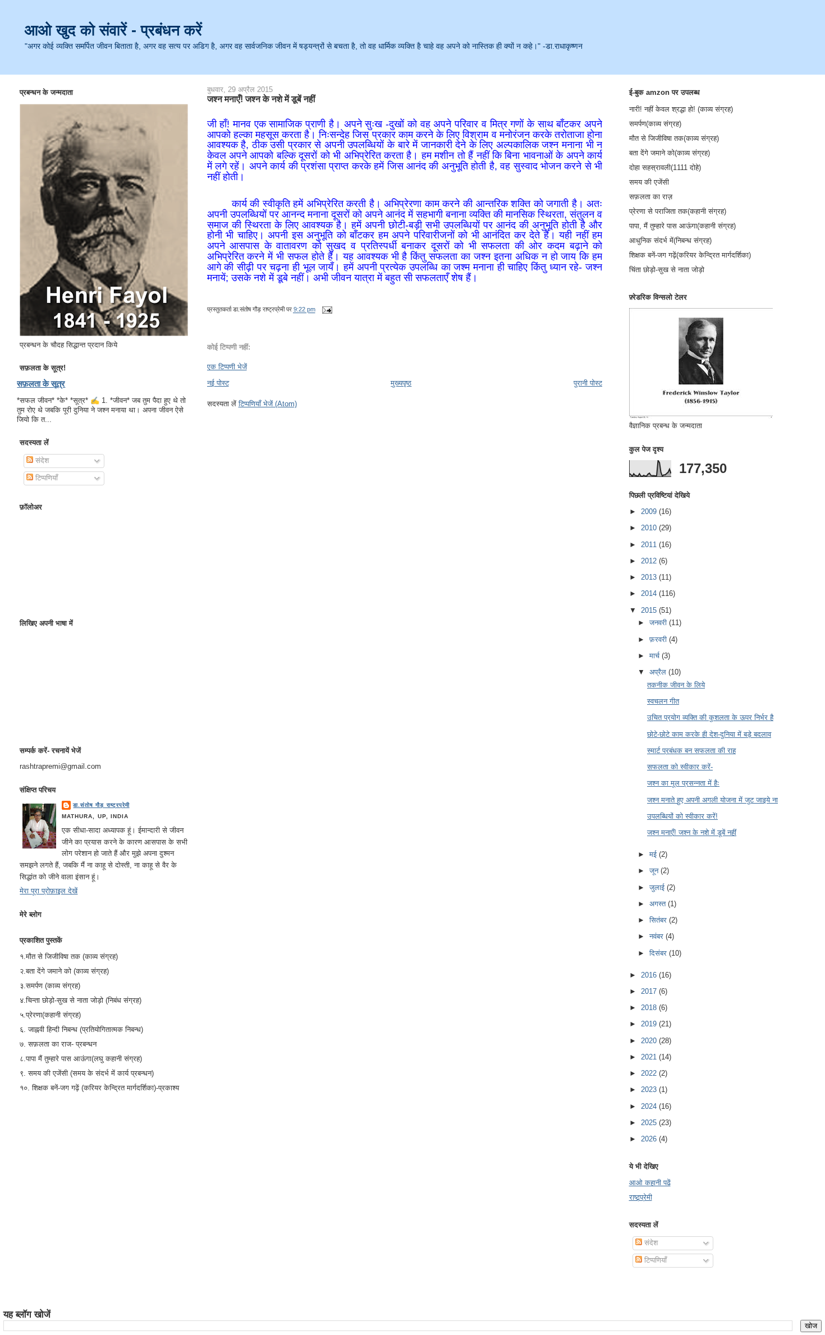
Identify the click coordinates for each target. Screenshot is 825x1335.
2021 (650, 1057)
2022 (650, 1073)
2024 (650, 1106)
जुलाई (658, 887)
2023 (650, 1089)
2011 (650, 544)
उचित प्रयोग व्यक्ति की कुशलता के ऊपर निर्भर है (710, 717)
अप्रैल (658, 672)
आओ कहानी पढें (650, 1182)
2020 (650, 1040)
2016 (650, 975)
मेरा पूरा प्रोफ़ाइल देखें (48, 891)
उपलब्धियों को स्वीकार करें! (682, 816)
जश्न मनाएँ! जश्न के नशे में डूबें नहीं (261, 99)
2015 (650, 610)
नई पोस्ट (218, 383)
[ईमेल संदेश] (326, 309)
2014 (650, 593)
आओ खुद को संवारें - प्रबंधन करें (113, 30)
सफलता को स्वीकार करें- (680, 767)
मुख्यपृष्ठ (401, 383)
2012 (650, 561)
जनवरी (659, 622)
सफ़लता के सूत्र (41, 383)
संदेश (41, 460)
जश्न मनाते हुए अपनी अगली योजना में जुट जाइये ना (712, 800)
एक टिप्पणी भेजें (227, 367)
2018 (650, 1007)
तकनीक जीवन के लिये (676, 685)
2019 (650, 1024)
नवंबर (657, 936)
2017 (650, 991)
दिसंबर (659, 953)
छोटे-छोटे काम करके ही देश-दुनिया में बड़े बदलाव (709, 734)
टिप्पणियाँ (45, 478)
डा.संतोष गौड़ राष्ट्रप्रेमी (101, 805)
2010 (650, 528)
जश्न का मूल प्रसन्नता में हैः (683, 783)
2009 (650, 511)
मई (654, 854)
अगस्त (658, 904)
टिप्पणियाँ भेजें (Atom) (268, 404)
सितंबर (659, 920)
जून (655, 870)
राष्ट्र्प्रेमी (640, 1197)
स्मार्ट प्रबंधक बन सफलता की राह (691, 750)
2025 (650, 1122)
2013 (650, 577)
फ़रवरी (659, 639)
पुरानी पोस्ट (588, 383)
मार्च (655, 656)
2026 (650, 1139)
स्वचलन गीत (663, 701)
